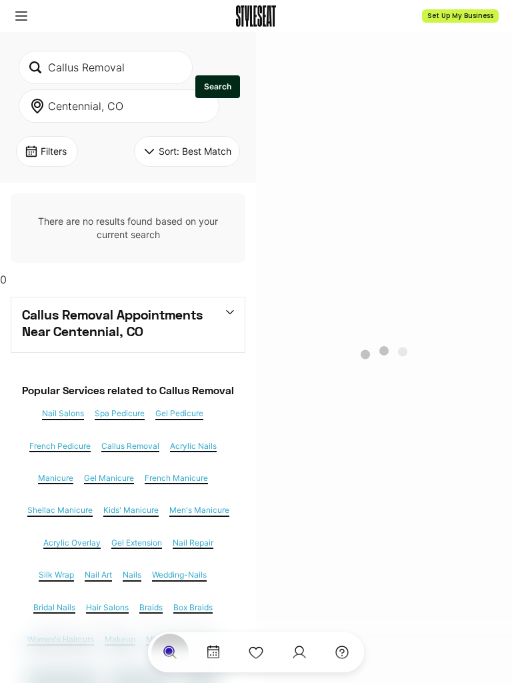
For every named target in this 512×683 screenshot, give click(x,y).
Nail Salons (63, 413)
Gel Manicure (109, 478)
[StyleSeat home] (256, 16)
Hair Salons (107, 607)
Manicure (55, 478)
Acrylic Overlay (72, 543)
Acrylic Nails (193, 446)
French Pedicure (60, 446)
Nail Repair (193, 543)
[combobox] (105, 67)
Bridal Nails (54, 607)
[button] (21, 16)
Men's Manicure (199, 510)
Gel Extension (136, 543)
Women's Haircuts (60, 639)
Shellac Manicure (60, 510)
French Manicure (176, 478)
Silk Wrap (56, 575)
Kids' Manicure (131, 510)
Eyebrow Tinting (139, 671)
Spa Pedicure (120, 413)
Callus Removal (130, 446)
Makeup (120, 639)
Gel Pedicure (179, 413)
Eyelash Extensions (63, 671)
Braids (151, 607)
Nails (132, 575)
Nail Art (98, 575)
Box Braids (193, 607)
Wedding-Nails (179, 575)
